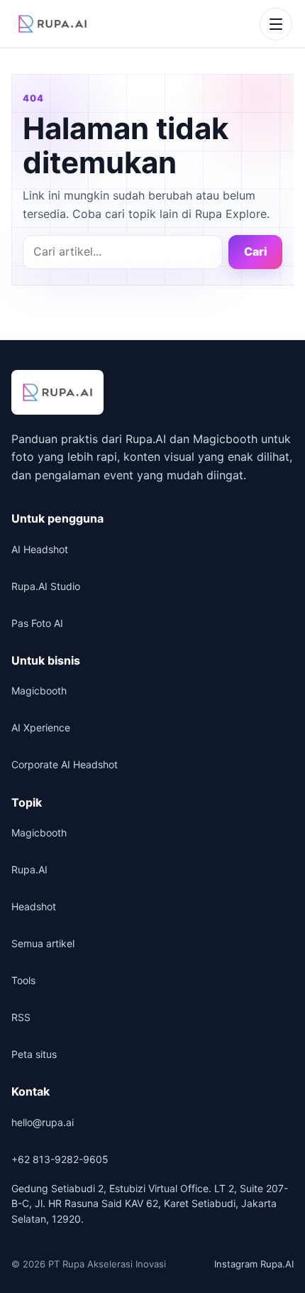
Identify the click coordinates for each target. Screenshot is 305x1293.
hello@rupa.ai (42, 1122)
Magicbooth (39, 690)
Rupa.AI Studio (45, 586)
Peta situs (34, 1054)
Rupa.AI (29, 869)
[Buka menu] (276, 24)
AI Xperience (40, 727)
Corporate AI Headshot (64, 764)
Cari (255, 251)
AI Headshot (39, 549)
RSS (20, 1017)
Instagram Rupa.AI (254, 1264)
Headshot (33, 906)
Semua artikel (42, 943)
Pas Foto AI (37, 623)
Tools (23, 980)
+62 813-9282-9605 (60, 1159)
